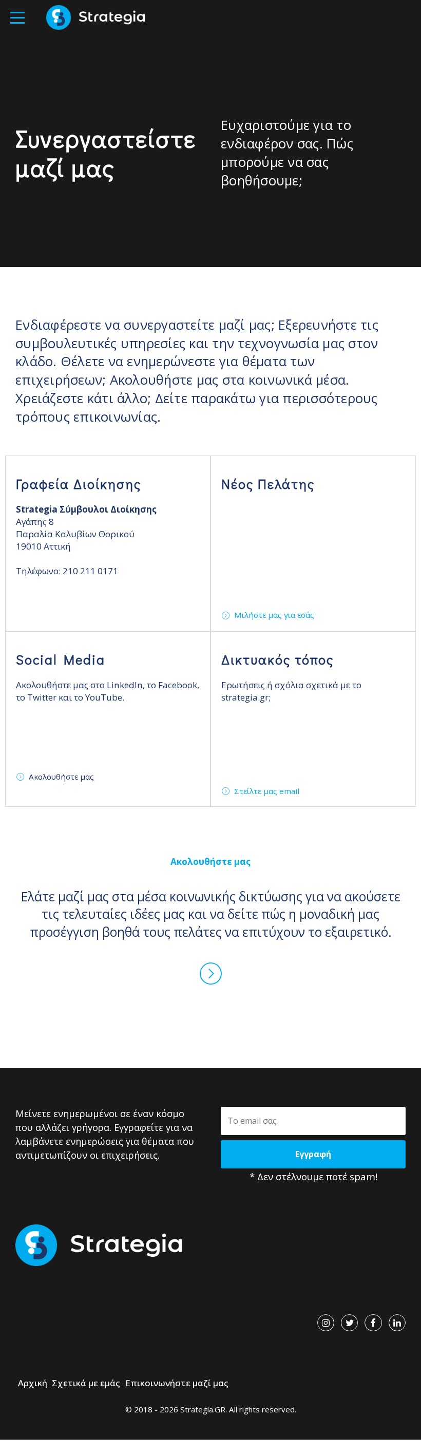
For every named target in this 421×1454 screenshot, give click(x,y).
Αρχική (32, 1383)
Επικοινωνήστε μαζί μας (176, 1383)
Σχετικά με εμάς (86, 1383)
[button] (17, 17)
